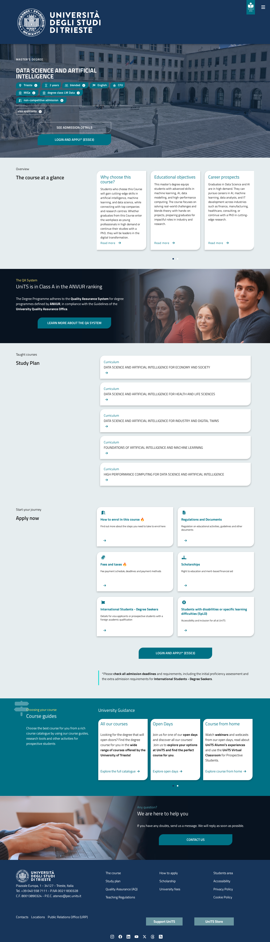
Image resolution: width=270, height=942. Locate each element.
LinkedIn (128, 936)
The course (113, 873)
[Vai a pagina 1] (173, 259)
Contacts (22, 917)
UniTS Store (214, 921)
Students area (223, 873)
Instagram (112, 936)
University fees (169, 889)
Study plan (113, 881)
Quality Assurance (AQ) (122, 889)
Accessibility (221, 881)
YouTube (136, 936)
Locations (38, 917)
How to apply (168, 873)
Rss (160, 936)
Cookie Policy (222, 897)
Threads (152, 936)
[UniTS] (58, 22)
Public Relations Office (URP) (68, 917)
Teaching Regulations (120, 897)
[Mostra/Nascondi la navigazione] (263, 7)
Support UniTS (164, 921)
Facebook (120, 936)
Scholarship (167, 881)
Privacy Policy (223, 889)
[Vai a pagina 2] (177, 259)
